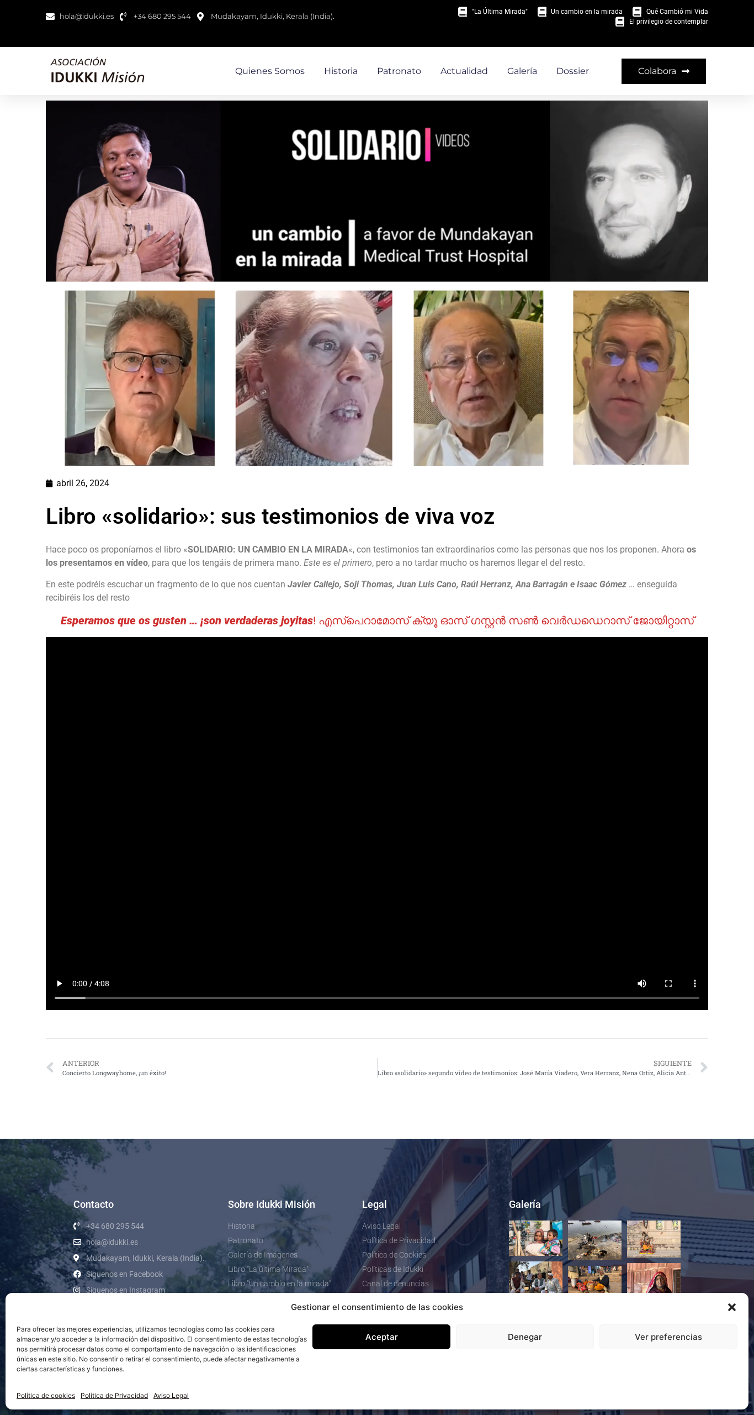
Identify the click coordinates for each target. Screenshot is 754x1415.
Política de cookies (46, 1395)
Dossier (572, 71)
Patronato (399, 71)
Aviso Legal (171, 1395)
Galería (522, 71)
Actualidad (464, 71)
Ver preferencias (668, 1337)
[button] (731, 1307)
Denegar (525, 1337)
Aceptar (381, 1337)
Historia (341, 71)
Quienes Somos (270, 71)
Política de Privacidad (114, 1395)
